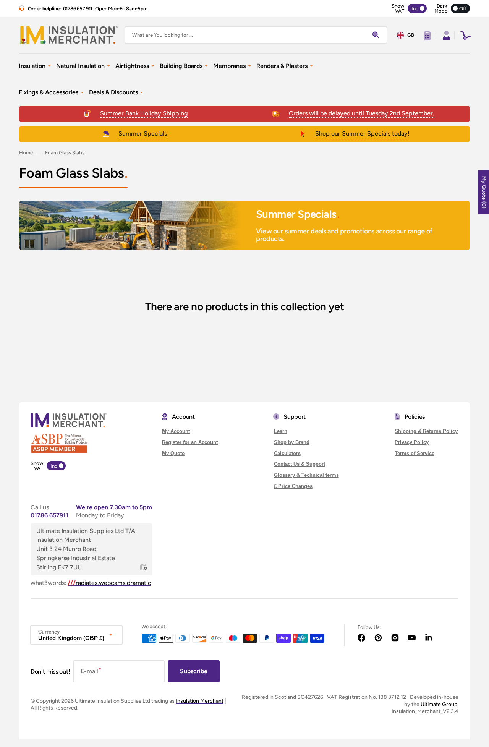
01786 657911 (49, 515)
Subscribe (193, 671)
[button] (445, 35)
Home (26, 153)
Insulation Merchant (199, 701)
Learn (280, 431)
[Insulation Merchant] (68, 35)
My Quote (173, 453)
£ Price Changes (293, 486)
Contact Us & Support (299, 464)
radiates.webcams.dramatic (109, 583)
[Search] (377, 35)
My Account (176, 431)
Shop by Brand (291, 442)
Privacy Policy (412, 442)
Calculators (287, 453)
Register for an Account (190, 442)
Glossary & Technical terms (306, 475)
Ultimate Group (439, 704)
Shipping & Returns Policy (426, 431)
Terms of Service (414, 453)
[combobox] (256, 35)
